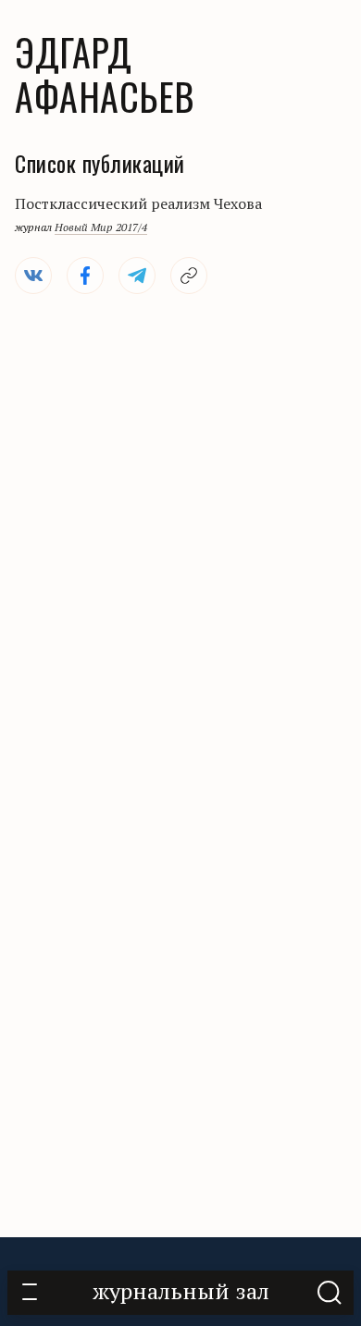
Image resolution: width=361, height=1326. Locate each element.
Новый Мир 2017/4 (101, 227)
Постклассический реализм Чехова (138, 203)
